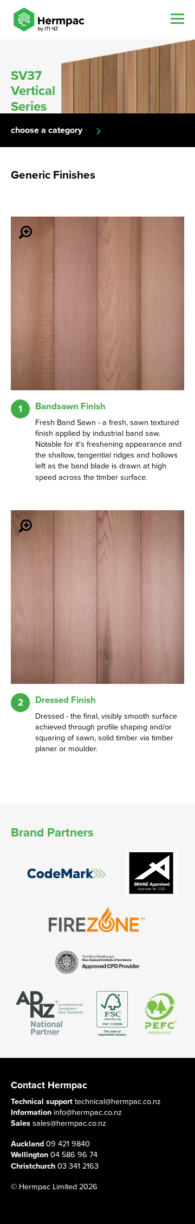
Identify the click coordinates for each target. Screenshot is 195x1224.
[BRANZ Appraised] (151, 873)
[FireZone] (97, 919)
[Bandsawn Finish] (19, 225)
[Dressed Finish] (19, 518)
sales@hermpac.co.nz (69, 1123)
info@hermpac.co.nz (88, 1112)
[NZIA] (97, 961)
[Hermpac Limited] (49, 19)
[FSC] (112, 1013)
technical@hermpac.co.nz (118, 1101)
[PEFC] (161, 1013)
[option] (97, 76)
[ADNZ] (49, 1013)
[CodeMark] (66, 873)
